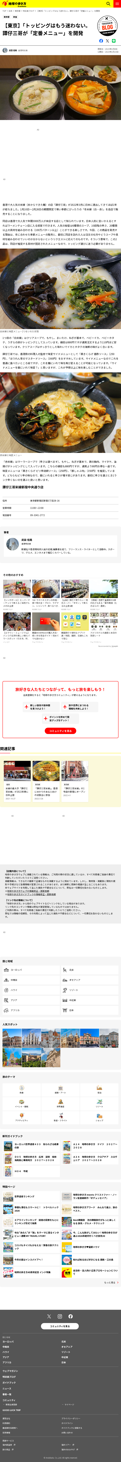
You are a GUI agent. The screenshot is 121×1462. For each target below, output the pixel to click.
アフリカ (15, 1010)
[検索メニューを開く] (108, 3)
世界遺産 (60, 1106)
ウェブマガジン (10, 1370)
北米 (71, 970)
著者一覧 (7, 1394)
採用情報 (6, 1432)
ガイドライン (67, 1423)
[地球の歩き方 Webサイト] (14, 4)
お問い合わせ (67, 1432)
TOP (4, 10)
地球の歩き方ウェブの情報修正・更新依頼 (28, 891)
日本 (10, 10)
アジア (14, 1000)
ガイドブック (9, 1382)
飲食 (21, 1092)
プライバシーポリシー (70, 1418)
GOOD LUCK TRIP (12, 1410)
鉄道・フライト (60, 1120)
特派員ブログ (28, 10)
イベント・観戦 (21, 1106)
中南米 (14, 980)
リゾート (73, 990)
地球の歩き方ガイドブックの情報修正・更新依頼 (31, 894)
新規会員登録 (11, 1404)
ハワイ (14, 990)
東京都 (17, 10)
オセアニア (74, 980)
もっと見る (109, 1282)
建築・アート (60, 1092)
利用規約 (6, 1423)
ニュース (7, 1388)
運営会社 (6, 1418)
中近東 (72, 1000)
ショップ (99, 1120)
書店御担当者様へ (10, 1427)
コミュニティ (9, 1400)
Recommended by (104, 646)
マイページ (69, 1404)
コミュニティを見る (60, 731)
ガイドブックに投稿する (71, 1427)
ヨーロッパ (16, 970)
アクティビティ (21, 1120)
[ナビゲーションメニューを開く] (117, 4)
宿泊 (99, 1092)
